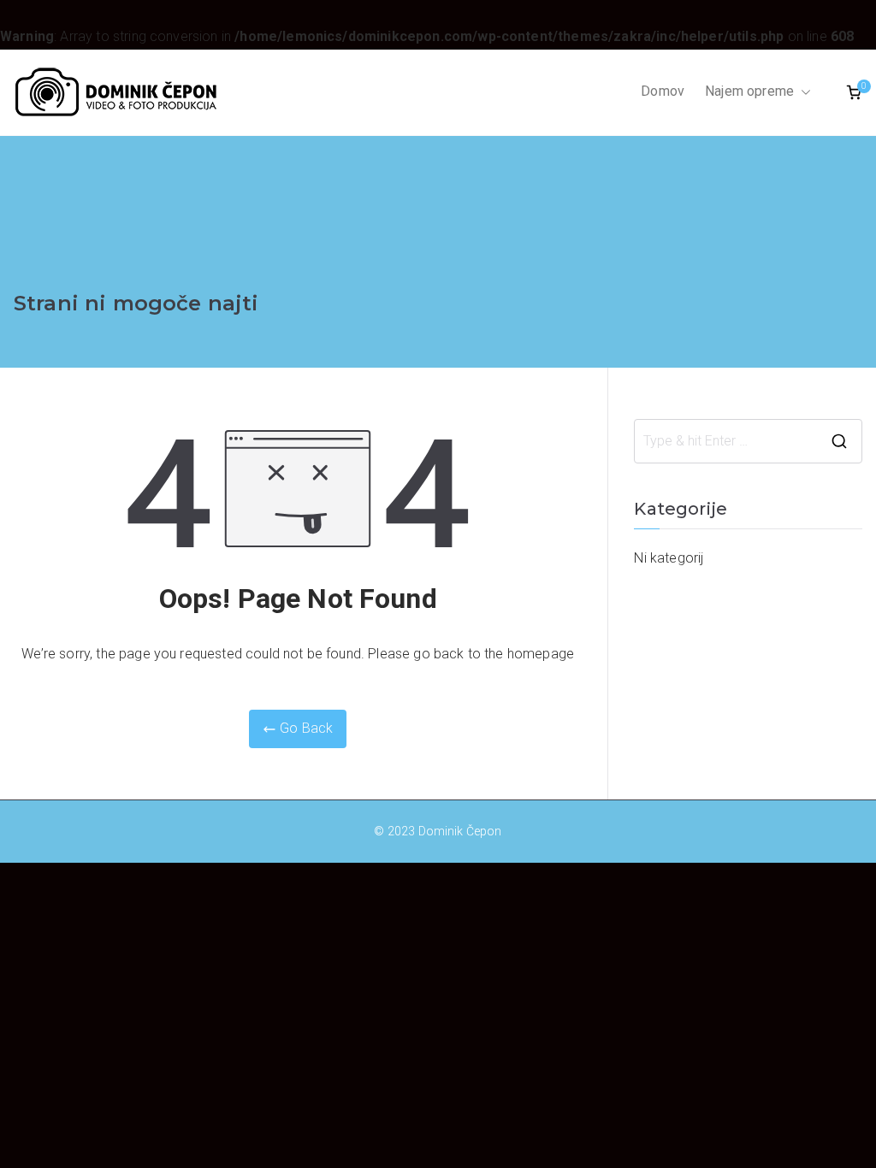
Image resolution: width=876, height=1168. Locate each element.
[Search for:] (748, 441)
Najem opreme (749, 91)
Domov (662, 91)
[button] (802, 92)
